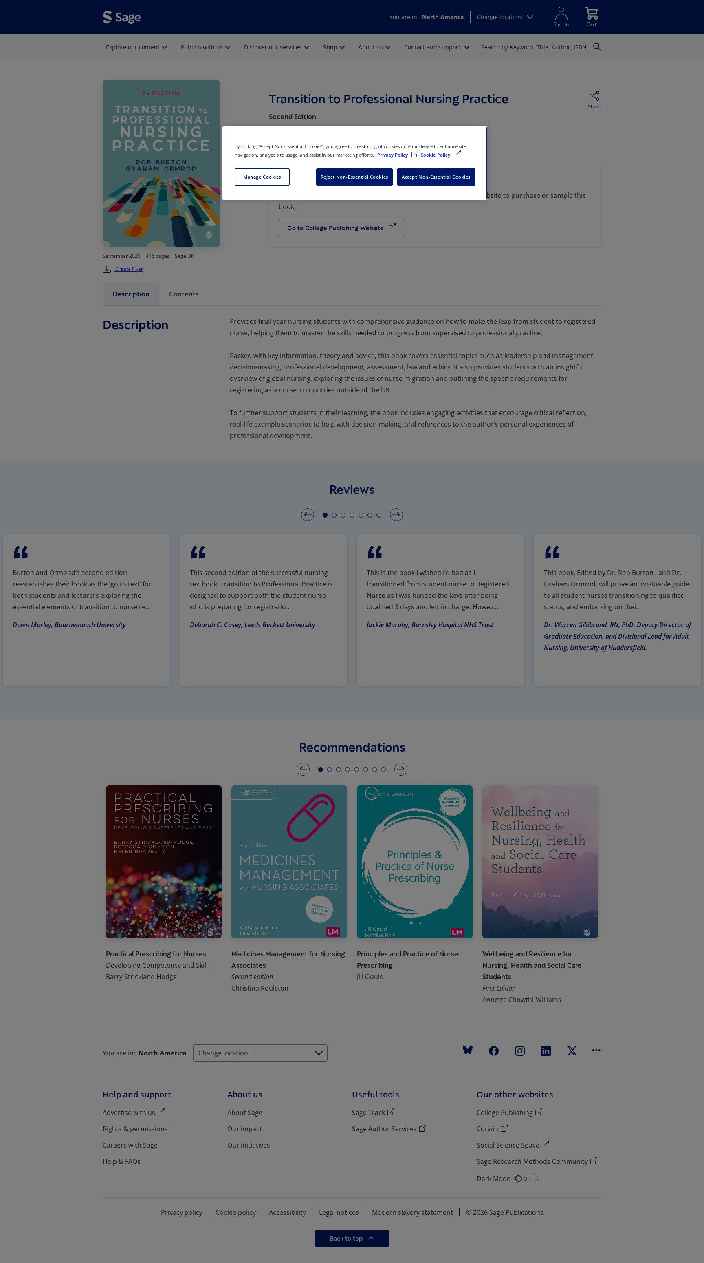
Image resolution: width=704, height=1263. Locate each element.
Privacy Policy (393, 155)
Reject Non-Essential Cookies (354, 177)
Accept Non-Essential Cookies (436, 177)
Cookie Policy (435, 155)
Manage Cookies (262, 177)
